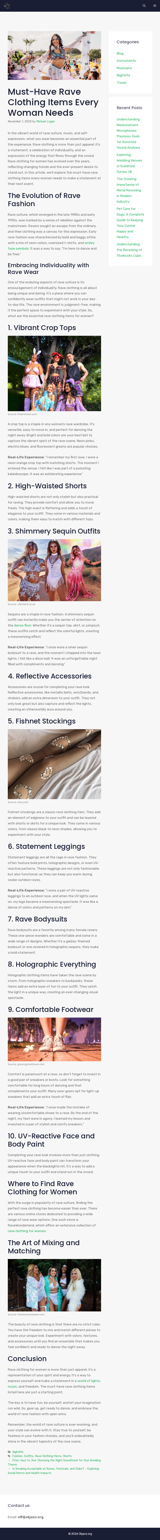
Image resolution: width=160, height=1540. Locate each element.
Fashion (17, 1456)
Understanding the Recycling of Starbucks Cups (129, 249)
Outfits (28, 1456)
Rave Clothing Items (48, 1456)
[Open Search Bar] (144, 6)
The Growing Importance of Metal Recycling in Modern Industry (129, 190)
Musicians (124, 68)
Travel (121, 83)
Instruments (126, 61)
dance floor (22, 625)
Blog (120, 53)
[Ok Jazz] (7, 6)
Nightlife (17, 1452)
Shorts (67, 1456)
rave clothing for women (27, 1231)
